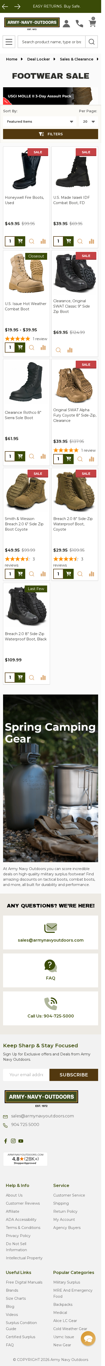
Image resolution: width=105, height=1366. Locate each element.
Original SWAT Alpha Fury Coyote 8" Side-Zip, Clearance (74, 415)
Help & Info (17, 1185)
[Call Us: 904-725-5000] (79, 23)
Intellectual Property (24, 1258)
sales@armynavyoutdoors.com (42, 1116)
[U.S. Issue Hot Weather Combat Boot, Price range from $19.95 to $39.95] (26, 273)
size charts (16, 1298)
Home (11, 59)
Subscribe (74, 1075)
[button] (50, 96)
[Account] (66, 23)
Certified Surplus (20, 1337)
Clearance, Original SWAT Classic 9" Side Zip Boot (71, 306)
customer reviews (23, 1203)
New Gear (62, 1345)
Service (61, 1185)
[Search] (91, 41)
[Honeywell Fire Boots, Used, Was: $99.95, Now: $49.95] (26, 169)
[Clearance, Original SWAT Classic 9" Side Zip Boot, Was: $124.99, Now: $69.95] (75, 273)
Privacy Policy (18, 1235)
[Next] (17, 7)
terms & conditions (23, 1227)
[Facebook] (5, 1140)
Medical (60, 1312)
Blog (10, 1306)
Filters (55, 134)
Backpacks (62, 1304)
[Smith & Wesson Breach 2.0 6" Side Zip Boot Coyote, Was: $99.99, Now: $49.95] (26, 491)
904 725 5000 (24, 1124)
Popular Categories (73, 1272)
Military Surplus (66, 1282)
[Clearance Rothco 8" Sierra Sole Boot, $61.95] (26, 382)
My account (64, 1219)
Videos (12, 1314)
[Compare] (43, 241)
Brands (12, 1290)
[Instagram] (13, 1140)
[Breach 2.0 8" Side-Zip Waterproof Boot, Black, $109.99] (26, 605)
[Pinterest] (28, 1140)
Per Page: (88, 111)
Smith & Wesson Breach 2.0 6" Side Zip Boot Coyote (24, 524)
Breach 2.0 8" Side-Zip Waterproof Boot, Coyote (73, 524)
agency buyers (67, 1227)
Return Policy (65, 1211)
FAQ (10, 1345)
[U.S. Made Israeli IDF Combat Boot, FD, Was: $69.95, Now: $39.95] (75, 169)
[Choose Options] (20, 241)
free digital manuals (24, 1282)
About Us (14, 1195)
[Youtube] (20, 1140)
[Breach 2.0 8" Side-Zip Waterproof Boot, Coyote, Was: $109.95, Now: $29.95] (75, 491)
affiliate (12, 1211)
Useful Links (18, 1272)
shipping (61, 1203)
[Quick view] (32, 241)
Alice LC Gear (65, 1320)
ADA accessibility (21, 1219)
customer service (69, 1195)
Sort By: (10, 111)
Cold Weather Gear (70, 1329)
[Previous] (5, 7)
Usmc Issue (63, 1337)
